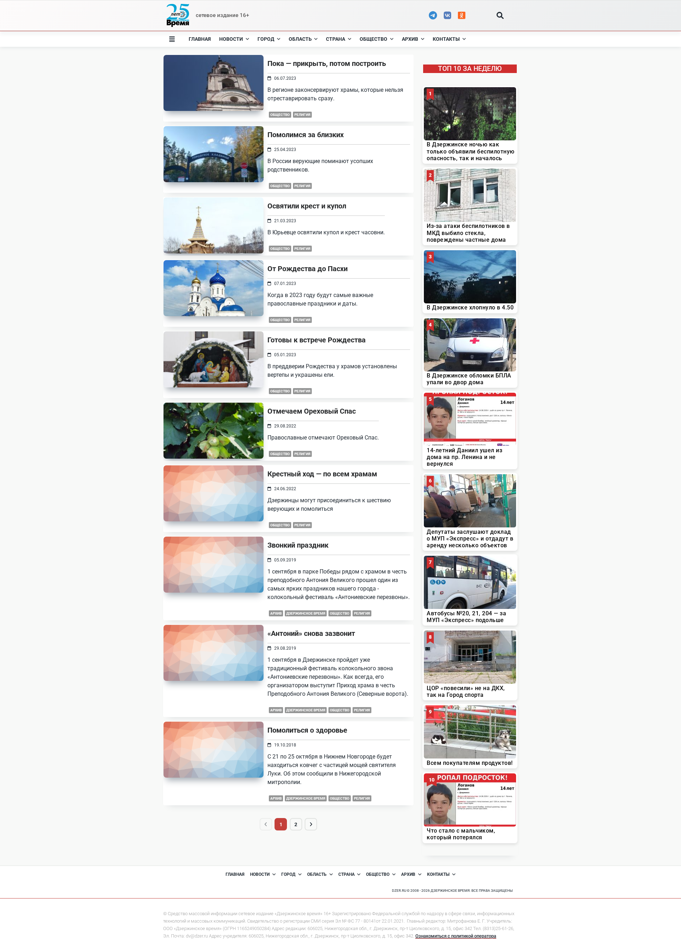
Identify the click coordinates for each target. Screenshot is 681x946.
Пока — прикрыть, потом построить (326, 63)
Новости (231, 39)
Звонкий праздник (297, 545)
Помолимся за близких (305, 134)
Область (300, 39)
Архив (410, 39)
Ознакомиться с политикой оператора (455, 936)
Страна (335, 39)
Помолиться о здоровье (307, 730)
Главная (200, 39)
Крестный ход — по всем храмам (322, 474)
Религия (302, 115)
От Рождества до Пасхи (307, 268)
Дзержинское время (305, 613)
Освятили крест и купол (306, 206)
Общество (373, 39)
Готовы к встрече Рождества (316, 340)
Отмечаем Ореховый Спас (311, 411)
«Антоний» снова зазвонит (311, 633)
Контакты (446, 39)
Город (266, 39)
